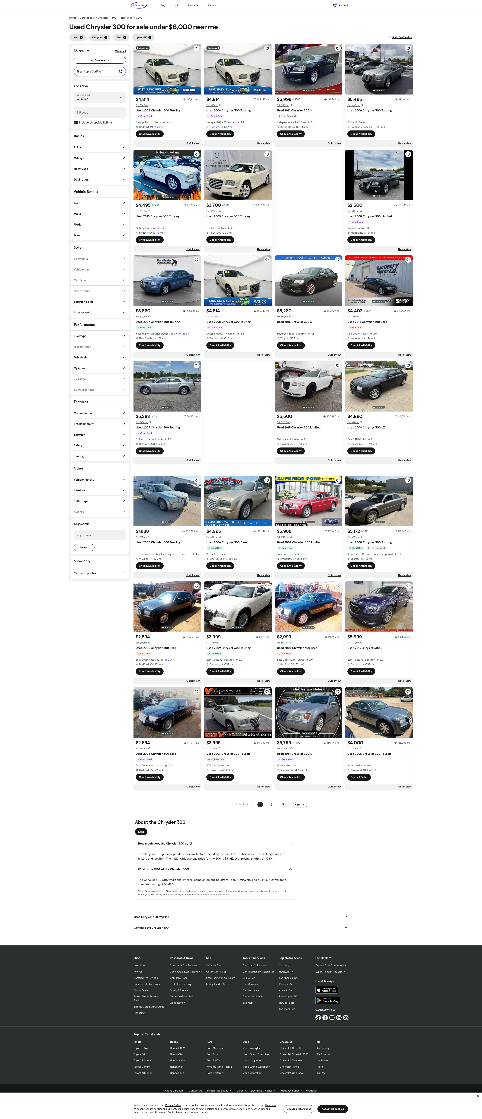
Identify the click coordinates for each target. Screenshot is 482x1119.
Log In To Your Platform (328, 971)
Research (193, 5)
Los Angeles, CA (288, 978)
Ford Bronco (214, 1054)
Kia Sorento (323, 1054)
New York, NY (286, 1002)
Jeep (246, 1042)
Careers (241, 1090)
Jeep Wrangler (251, 1048)
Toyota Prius (140, 1054)
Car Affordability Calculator (258, 971)
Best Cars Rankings (181, 984)
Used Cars (139, 965)
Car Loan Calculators (255, 965)
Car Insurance (251, 990)
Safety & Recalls (179, 990)
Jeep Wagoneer (252, 1060)
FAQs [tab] (141, 831)
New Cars (139, 971)
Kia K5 (320, 1066)
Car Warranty (250, 984)
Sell (176, 5)
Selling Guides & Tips (218, 984)
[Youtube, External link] (332, 1017)
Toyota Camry (141, 1066)
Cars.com (270, 1105)
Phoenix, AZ (286, 984)
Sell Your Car (213, 965)
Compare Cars (178, 978)
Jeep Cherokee (252, 1073)
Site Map (248, 1002)
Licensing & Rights (261, 1090)
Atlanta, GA (285, 990)
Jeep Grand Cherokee (256, 1054)
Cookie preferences (299, 1109)
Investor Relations (217, 1090)
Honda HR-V (177, 1073)
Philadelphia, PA (288, 996)
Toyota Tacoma (142, 1060)
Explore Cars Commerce (329, 965)
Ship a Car (249, 978)
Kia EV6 (321, 1073)
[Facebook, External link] (325, 1017)
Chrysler (103, 17)
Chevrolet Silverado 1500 (294, 1054)
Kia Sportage (324, 1048)
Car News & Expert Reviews (186, 971)
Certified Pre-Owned (145, 978)
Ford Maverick (215, 1048)
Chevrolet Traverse (291, 1060)
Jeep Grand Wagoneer (256, 1066)
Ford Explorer (215, 1073)
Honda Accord (178, 1060)
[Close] (478, 1096)
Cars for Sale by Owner (146, 984)
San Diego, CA (287, 1009)
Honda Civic (177, 1054)
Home (72, 17)
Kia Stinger (323, 1060)
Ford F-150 (213, 1060)
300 (114, 17)
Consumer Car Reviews (183, 965)
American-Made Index (183, 996)
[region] (241, 1105)
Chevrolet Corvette (291, 1048)
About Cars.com (174, 1090)
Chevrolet (286, 1042)
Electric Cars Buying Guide (148, 1006)
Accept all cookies (333, 1109)
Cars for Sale (87, 17)
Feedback (311, 1090)
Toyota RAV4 (140, 1048)
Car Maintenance (253, 996)
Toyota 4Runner (142, 1073)
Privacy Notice (173, 1105)
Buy (163, 5)
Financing (139, 1013)
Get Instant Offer (216, 971)
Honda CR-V (177, 1048)
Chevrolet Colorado (291, 1073)
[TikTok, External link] (318, 1017)
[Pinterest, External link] (346, 1017)
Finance (212, 5)
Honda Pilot (176, 1066)
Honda (174, 1042)
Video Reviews (178, 1002)
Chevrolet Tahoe (289, 1066)
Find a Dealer (141, 990)
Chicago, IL (285, 965)
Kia (318, 1042)
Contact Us (195, 1090)
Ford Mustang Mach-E (220, 1066)
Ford (209, 1042)
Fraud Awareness (290, 1090)
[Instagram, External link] (339, 1017)
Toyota (137, 1042)
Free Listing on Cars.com (220, 978)
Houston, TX (286, 971)
